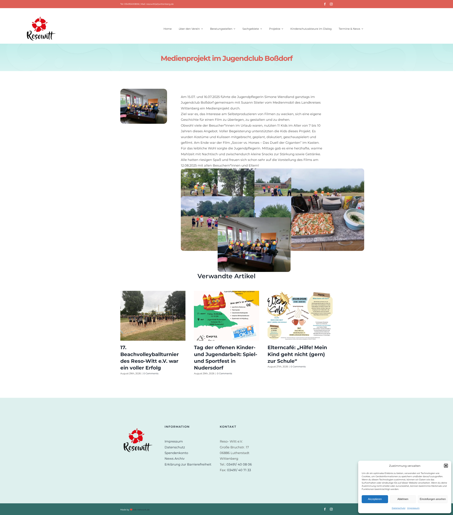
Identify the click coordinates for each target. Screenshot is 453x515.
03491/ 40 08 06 (239, 464)
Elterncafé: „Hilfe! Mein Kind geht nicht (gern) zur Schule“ (297, 354)
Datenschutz (398, 508)
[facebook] (324, 4)
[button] (446, 465)
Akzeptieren (375, 499)
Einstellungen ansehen (433, 499)
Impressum (413, 508)
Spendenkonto (176, 453)
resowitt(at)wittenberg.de (160, 4)
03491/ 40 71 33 (239, 470)
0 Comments (150, 373)
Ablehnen (402, 499)
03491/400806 (131, 4)
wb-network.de (141, 509)
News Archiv (175, 459)
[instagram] (331, 4)
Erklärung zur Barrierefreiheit (188, 464)
